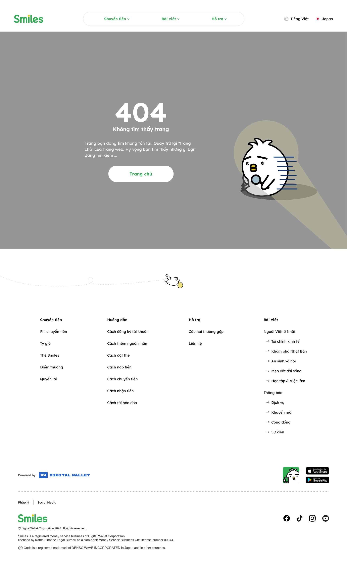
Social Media (47, 502)
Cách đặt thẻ (118, 355)
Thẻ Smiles (49, 355)
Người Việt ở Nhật (279, 331)
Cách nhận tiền (120, 391)
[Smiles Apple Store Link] (317, 471)
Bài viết (169, 18)
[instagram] (312, 518)
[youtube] (325, 518)
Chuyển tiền (115, 18)
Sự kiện (277, 432)
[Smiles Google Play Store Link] (317, 480)
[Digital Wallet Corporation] (64, 475)
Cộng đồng (281, 422)
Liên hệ (195, 343)
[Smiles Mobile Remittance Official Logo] (28, 19)
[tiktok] (299, 518)
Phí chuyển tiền (53, 331)
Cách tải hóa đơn (122, 402)
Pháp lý (23, 502)
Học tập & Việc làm (288, 380)
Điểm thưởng (51, 367)
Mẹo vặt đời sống (286, 371)
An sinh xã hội (283, 361)
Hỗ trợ (217, 18)
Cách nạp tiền (119, 367)
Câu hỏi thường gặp (206, 331)
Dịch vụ (277, 402)
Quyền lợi (48, 379)
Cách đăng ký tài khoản (128, 331)
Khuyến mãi (281, 412)
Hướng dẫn (117, 319)
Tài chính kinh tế (285, 341)
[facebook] (286, 518)
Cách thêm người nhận (127, 343)
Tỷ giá (45, 343)
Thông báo (273, 392)
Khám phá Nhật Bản (289, 351)
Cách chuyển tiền (122, 379)
